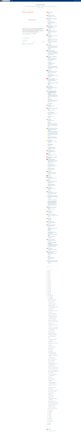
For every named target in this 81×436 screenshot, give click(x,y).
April (49, 417)
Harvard (26, 34)
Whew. (49, 13)
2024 (48, 274)
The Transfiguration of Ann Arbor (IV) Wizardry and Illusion (52, 166)
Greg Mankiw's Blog (51, 150)
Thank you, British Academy (51, 151)
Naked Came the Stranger (51, 148)
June (49, 414)
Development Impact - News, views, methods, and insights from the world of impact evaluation (52, 92)
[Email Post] (35, 33)
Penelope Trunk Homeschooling (53, 195)
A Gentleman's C (50, 12)
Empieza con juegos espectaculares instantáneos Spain (52, 113)
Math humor (50, 394)
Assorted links (50, 309)
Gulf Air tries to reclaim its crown (52, 154)
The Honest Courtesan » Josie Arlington (52, 229)
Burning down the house (52, 387)
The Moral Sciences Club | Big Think (52, 235)
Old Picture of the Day (51, 184)
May (49, 415)
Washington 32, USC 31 (51, 405)
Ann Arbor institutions (51, 360)
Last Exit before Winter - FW (52, 240)
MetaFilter (49, 171)
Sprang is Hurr (50, 145)
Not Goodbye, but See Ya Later (52, 16)
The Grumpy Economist (51, 224)
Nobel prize (50, 376)
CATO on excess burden (51, 346)
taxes (30, 34)
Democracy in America (51, 78)
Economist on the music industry (53, 368)
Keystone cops (50, 323)
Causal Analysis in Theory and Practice (52, 39)
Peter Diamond (50, 348)
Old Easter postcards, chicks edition (52, 137)
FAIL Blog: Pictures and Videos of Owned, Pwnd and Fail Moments (53, 129)
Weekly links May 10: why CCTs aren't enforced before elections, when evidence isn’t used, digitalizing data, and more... (53, 96)
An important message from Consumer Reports (51, 64)
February (50, 419)
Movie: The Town (51, 372)
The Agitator (50, 218)
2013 (48, 290)
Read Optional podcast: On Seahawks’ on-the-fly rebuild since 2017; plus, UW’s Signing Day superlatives (53, 245)
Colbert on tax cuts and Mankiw (53, 327)
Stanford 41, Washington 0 (52, 303)
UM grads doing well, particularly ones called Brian (53, 307)
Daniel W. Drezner (50, 74)
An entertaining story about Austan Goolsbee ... (52, 375)
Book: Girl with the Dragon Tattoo (53, 367)
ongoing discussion (29, 28)
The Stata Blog (50, 248)
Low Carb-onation (50, 212)
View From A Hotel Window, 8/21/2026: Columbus (52, 258)
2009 (48, 423)
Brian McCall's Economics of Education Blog (52, 26)
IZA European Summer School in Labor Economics (53, 364)
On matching (50, 312)
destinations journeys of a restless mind (53, 83)
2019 (48, 281)
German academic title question (53, 403)
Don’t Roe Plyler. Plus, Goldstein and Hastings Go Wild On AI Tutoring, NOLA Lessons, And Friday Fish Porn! (53, 125)
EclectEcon (49, 104)
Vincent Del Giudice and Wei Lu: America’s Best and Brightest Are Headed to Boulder (52, 59)
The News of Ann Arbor (51, 239)
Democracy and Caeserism (51, 169)
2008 (48, 424)
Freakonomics (50, 140)
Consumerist (50, 62)
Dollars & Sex (50, 99)
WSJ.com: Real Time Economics (53, 260)
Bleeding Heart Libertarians (52, 18)
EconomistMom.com (51, 112)
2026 (48, 271)
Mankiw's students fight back (52, 320)
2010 (48, 294)
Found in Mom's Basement (52, 136)
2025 (48, 272)
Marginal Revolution (51, 168)
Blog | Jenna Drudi (51, 21)
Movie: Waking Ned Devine (52, 359)
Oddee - (49, 180)
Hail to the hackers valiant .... (52, 391)
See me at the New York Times (52, 222)
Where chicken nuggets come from (53, 402)
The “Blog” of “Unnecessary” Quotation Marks (52, 252)
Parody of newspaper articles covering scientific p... (52, 383)
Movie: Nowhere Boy (51, 332)
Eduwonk (49, 122)
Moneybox (49, 175)
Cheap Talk (49, 44)
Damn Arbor (50, 70)
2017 (48, 284)
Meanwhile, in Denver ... (52, 305)
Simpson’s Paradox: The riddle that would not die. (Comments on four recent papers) (52, 41)
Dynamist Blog (50, 103)
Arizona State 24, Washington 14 (53, 370)
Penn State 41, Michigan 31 (52, 299)
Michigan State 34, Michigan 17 (53, 371)
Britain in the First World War (52, 185)
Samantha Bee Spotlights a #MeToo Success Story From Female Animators (52, 31)
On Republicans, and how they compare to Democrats (52, 317)
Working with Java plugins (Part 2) (52, 249)
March (50, 418)
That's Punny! (50, 211)
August (50, 411)
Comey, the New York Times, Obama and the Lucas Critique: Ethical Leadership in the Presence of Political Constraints (53, 47)
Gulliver (49, 153)
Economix (49, 119)
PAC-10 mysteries (51, 349)
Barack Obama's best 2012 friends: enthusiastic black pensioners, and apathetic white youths (52, 161)
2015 (48, 287)
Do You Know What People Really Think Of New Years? (52, 182)
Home (34, 41)
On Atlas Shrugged (51, 395)
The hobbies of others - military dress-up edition (53, 329)
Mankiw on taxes (50, 378)
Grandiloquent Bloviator (51, 147)
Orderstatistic (50, 187)
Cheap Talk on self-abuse (52, 365)
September (50, 409)
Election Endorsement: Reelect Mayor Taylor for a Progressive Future (53, 72)
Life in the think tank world (52, 314)
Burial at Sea (49, 84)
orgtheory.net (50, 191)
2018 (48, 282)
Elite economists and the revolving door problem (52, 353)
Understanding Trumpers (51, 225)
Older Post (43, 41)
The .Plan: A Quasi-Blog (51, 214)
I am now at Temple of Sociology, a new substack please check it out (52, 193)
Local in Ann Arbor (51, 164)
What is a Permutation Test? (51, 109)
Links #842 (49, 229)
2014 (48, 288)
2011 (48, 292)
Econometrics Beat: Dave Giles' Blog (53, 109)
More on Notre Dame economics (53, 390)
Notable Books (50, 177)
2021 (48, 278)
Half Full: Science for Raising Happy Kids (52, 157)
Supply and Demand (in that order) (52, 208)
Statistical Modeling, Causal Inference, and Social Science (52, 202)
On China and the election (52, 318)
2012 (48, 291)
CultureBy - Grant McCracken (52, 66)
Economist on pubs (51, 361)
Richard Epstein (50, 341)
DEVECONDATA (50, 86)
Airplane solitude (51, 392)
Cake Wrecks (50, 34)
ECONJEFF (40, 5)
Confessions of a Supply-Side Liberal (52, 57)
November (50, 296)
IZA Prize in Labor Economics (52, 408)
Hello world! (49, 219)
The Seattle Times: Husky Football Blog (52, 243)
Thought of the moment (51, 406)
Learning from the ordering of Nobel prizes (52, 399)
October (50, 298)
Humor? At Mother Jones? (52, 336)
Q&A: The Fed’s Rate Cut (51, 120)
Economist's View (50, 116)
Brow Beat (49, 30)
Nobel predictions (51, 397)
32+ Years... (49, 117)
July (49, 412)
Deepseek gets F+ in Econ (51, 208)
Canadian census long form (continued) (52, 340)
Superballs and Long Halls (51, 105)
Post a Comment (24, 40)
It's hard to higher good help (52, 313)
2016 (48, 285)
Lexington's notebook (51, 159)
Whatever (49, 256)
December (50, 295)
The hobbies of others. (51, 330)
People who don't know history (53, 310)
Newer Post (24, 41)
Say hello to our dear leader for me (53, 321)
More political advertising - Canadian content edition (52, 334)
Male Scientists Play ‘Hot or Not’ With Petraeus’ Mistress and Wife (53, 101)
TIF (48, 337)
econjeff (49, 429)
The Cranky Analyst (51, 221)
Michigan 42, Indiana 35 (52, 401)
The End (49, 19)
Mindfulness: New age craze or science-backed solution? (52, 237)
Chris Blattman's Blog (51, 50)
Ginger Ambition (50, 144)
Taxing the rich (50, 302)
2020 (48, 280)
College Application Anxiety (51, 27)
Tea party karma (50, 345)
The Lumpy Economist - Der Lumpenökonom (52, 233)
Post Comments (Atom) (29, 43)
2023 (48, 275)
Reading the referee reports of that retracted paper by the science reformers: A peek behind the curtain (52, 204)
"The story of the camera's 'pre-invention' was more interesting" (52, 173)
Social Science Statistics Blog (52, 199)
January (50, 421)
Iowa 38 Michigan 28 (51, 357)
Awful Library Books (51, 15)
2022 (48, 277)
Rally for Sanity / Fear (51, 301)
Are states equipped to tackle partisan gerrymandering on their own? (52, 80)
